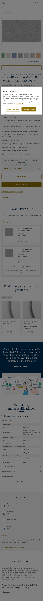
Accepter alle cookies (29, 109)
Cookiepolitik (20, 103)
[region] (21, 101)
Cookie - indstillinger (13, 109)
